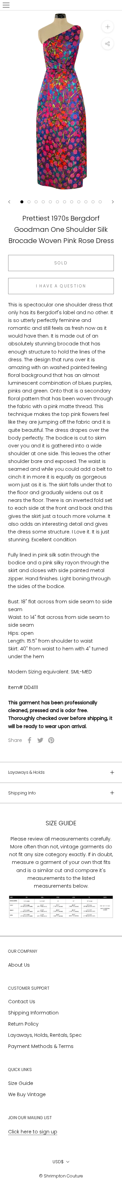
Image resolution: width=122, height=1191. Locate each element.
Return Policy (23, 1024)
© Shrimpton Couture (61, 1176)
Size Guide (20, 1083)
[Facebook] (29, 740)
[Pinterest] (51, 740)
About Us (19, 965)
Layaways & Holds (26, 772)
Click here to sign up (32, 1131)
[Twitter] (40, 740)
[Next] (113, 201)
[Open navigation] (6, 5)
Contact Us (21, 1001)
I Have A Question (61, 286)
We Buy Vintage (27, 1094)
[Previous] (9, 201)
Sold (61, 263)
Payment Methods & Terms (41, 1046)
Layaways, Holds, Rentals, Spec (45, 1035)
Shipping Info (22, 793)
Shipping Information (33, 1012)
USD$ (58, 1162)
